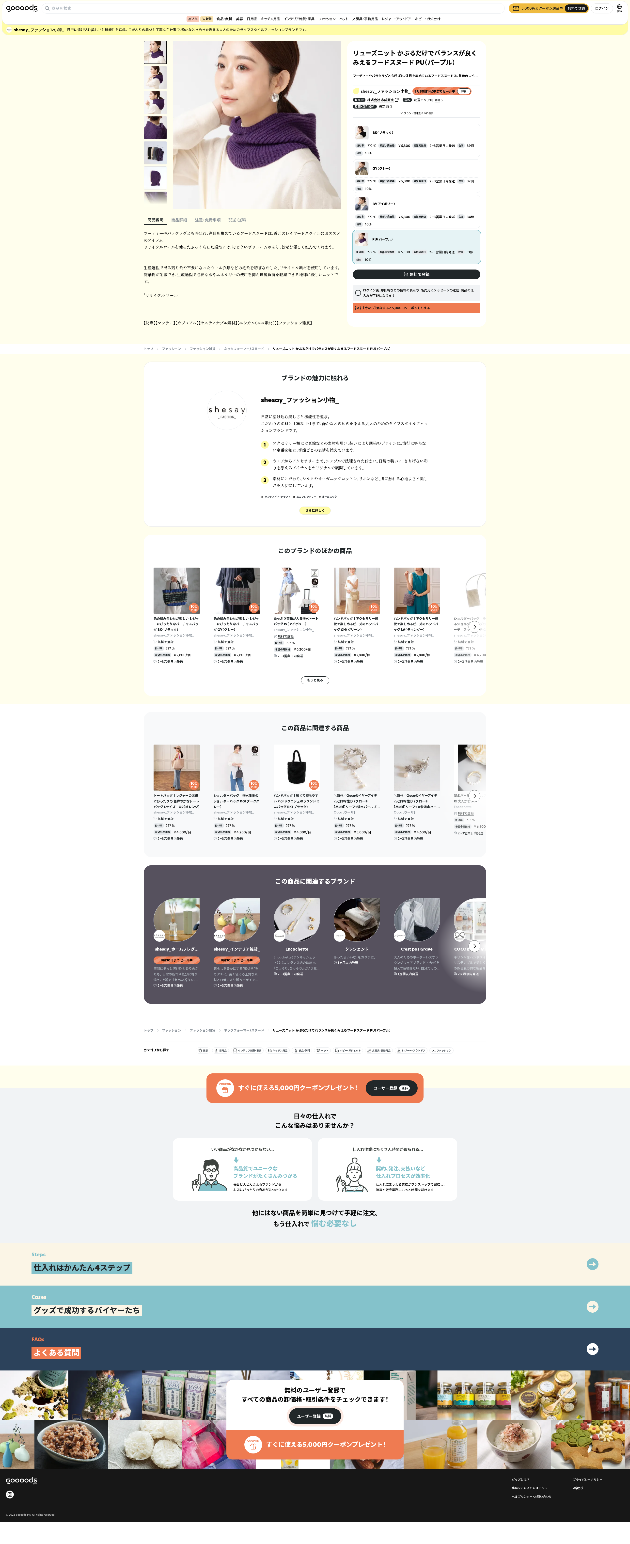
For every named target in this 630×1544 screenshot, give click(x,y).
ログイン (602, 8)
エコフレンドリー (306, 496)
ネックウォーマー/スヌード (244, 349)
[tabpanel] (242, 278)
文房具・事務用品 (365, 18)
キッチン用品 (270, 18)
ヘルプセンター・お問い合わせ (532, 1497)
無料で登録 (165, 642)
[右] (474, 627)
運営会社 (579, 1488)
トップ (148, 349)
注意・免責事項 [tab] (207, 220)
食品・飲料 (224, 18)
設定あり (386, 106)
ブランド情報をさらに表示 (418, 113)
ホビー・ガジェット (428, 18)
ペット (343, 18)
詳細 (437, 100)
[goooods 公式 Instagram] (10, 1494)
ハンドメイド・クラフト (278, 496)
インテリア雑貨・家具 (299, 18)
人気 (195, 19)
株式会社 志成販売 (380, 100)
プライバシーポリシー (587, 1480)
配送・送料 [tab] (237, 220)
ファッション (326, 18)
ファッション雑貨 (202, 349)
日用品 (252, 18)
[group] (392, 1088)
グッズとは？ (521, 1480)
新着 (209, 19)
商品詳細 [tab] (179, 220)
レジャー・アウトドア (396, 18)
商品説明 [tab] (155, 220)
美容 (239, 18)
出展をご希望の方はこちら (529, 1488)
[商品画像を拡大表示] (257, 125)
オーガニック (329, 496)
